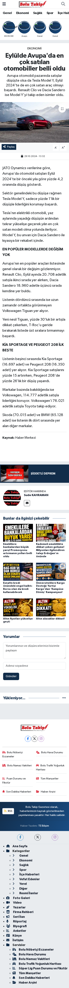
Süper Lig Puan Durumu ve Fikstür (43, 968)
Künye (17, 935)
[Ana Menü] (4, 4)
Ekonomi (22, 13)
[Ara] (63, 4)
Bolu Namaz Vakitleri (19, 765)
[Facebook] (28, 739)
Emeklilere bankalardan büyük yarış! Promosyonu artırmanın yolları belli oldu (17, 550)
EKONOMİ (34, 48)
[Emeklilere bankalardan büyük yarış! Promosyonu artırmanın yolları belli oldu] (18, 532)
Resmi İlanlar (28, 893)
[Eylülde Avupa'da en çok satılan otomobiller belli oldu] (34, 122)
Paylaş (11, 146)
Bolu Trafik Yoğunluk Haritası (50, 767)
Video (17, 902)
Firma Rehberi (23, 912)
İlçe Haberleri (29, 874)
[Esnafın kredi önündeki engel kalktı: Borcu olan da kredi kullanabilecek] (18, 571)
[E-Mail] (27, 503)
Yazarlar (19, 907)
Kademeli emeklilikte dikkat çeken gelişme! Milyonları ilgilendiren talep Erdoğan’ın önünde (50, 550)
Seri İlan (19, 916)
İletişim (18, 940)
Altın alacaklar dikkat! (50, 618)
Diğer (23, 888)
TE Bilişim (43, 825)
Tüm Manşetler (49, 778)
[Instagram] (41, 739)
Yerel (23, 883)
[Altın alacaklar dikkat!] (51, 607)
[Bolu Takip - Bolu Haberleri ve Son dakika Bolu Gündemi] (33, 4)
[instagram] (55, 837)
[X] (34, 739)
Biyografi (20, 926)
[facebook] (20, 837)
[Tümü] (64, 698)
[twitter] (37, 837)
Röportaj (19, 921)
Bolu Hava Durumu (52, 752)
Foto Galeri (21, 898)
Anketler (19, 930)
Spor (50, 13)
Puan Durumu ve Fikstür (14, 780)
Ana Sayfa (20, 846)
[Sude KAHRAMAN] (12, 497)
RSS (9, 811)
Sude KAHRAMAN (36, 495)
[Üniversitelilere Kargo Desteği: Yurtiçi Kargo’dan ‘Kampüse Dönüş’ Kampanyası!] (51, 571)
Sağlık (37, 13)
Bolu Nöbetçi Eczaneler (12, 754)
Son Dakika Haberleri (18, 791)
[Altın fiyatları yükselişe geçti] (18, 607)
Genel (7, 13)
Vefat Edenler (29, 879)
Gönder (11, 676)
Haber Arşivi (48, 791)
